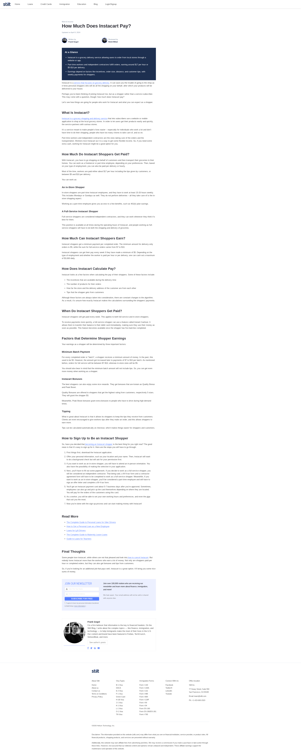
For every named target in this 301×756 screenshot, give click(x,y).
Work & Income (67, 22)
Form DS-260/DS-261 (147, 711)
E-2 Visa (119, 691)
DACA (118, 688)
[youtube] (99, 648)
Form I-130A (144, 688)
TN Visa (119, 714)
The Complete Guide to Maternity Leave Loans (87, 535)
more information (79, 606)
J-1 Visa (119, 703)
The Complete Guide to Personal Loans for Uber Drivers (91, 522)
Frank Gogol (93, 622)
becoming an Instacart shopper (98, 444)
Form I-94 (143, 706)
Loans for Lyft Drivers (76, 530)
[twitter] (91, 648)
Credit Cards (46, 4)
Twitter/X (169, 688)
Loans (30, 4)
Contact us (96, 691)
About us (95, 688)
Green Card (120, 697)
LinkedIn (169, 691)
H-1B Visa (120, 700)
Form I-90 (143, 703)
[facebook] (88, 648)
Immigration (64, 4)
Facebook (169, 685)
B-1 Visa (119, 685)
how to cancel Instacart (137, 557)
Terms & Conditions (99, 694)
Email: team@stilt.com (197, 696)
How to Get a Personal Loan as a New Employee (88, 526)
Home (17, 4)
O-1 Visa (119, 711)
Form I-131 (143, 691)
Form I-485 (143, 694)
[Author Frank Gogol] (74, 644)
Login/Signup (111, 4)
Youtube (169, 694)
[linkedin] (95, 648)
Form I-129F (144, 700)
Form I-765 (143, 714)
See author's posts (97, 642)
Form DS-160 (144, 708)
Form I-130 (143, 685)
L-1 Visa (119, 708)
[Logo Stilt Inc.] (6, 4)
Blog (96, 4)
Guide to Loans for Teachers (79, 539)
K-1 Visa (119, 706)
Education (81, 4)
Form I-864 (143, 697)
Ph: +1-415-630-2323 (197, 700)
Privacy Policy (97, 697)
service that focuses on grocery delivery (91, 83)
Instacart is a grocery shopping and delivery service (84, 118)
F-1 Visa (119, 694)
